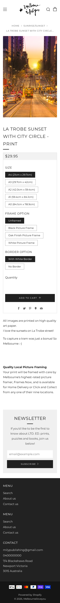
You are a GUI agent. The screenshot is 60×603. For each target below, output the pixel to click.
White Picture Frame (21, 242)
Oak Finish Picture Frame (24, 235)
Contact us (10, 504)
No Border (14, 266)
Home (16, 26)
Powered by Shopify (30, 594)
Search (8, 493)
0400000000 (12, 555)
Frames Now (23, 382)
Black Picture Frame (21, 228)
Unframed (14, 220)
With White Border (20, 259)
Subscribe (28, 464)
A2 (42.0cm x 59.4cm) (21, 189)
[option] (30, 76)
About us (9, 498)
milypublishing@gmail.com (23, 550)
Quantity (11, 277)
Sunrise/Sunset (34, 26)
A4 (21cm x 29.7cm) (20, 174)
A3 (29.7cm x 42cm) (20, 182)
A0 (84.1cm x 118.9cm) (21, 204)
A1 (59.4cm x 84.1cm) (21, 196)
